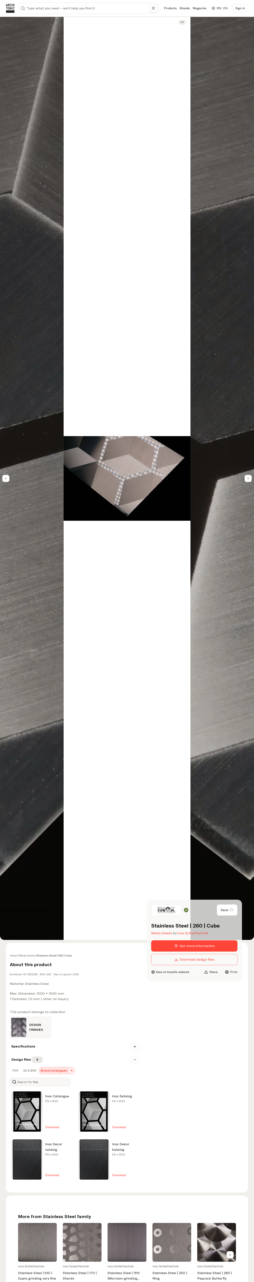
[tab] (15, 1071)
